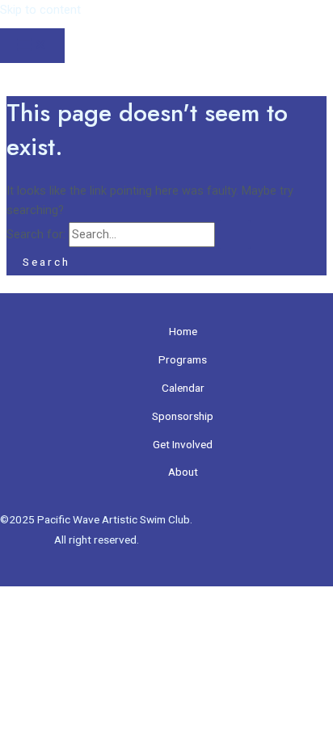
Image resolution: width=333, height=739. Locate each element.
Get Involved (183, 444)
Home (183, 331)
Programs (182, 359)
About (183, 471)
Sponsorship (182, 415)
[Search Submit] (234, 234)
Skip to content (40, 9)
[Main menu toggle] (32, 45)
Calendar (183, 387)
